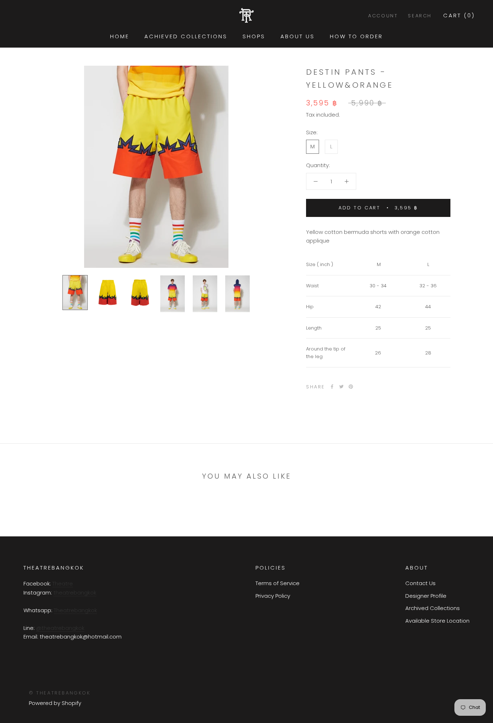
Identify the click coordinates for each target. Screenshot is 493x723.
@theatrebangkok (60, 628)
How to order (356, 36)
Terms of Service (278, 583)
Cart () (459, 15)
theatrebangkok (74, 592)
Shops (254, 36)
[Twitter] (341, 386)
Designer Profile (425, 596)
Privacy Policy (273, 596)
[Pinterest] (351, 386)
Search (420, 15)
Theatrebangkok (75, 610)
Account (383, 15)
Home (119, 36)
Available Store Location (437, 620)
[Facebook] (332, 386)
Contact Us (420, 583)
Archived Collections (432, 608)
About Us (297, 36)
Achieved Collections (185, 36)
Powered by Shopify (55, 703)
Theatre (62, 583)
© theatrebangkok (60, 692)
